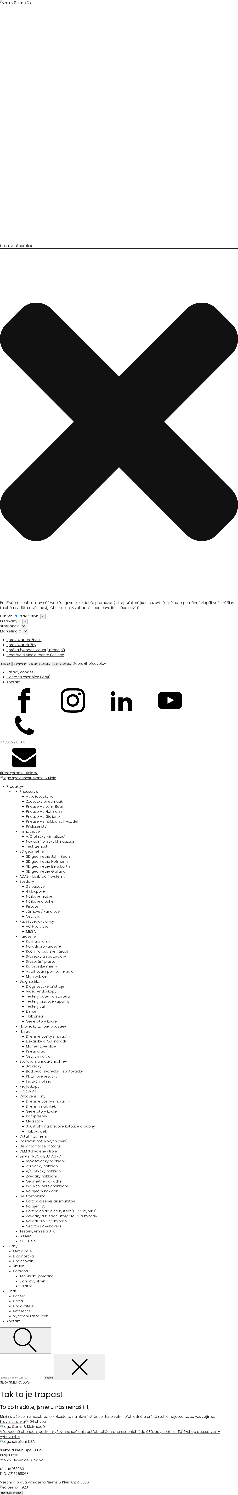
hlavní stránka (12, 1421)
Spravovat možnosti (23, 639)
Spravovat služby (21, 644)
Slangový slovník (33, 1281)
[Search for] (22, 1377)
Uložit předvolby (62, 664)
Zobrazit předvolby (39, 664)
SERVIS (5, 1382)
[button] (119, 422)
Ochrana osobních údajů (28, 677)
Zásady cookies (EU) (166, 1431)
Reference (22, 1311)
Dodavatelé (23, 1306)
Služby (11, 1246)
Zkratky (25, 1286)
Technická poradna (36, 1276)
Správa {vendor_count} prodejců (35, 649)
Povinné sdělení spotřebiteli (80, 1431)
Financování (23, 1261)
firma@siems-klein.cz (19, 772)
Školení (19, 1266)
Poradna (20, 1271)
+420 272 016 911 (13, 742)
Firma (18, 1301)
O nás (11, 1291)
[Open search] (25, 1340)
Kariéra (19, 1296)
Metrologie (22, 1251)
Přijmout (5, 664)
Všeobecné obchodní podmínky (28, 1431)
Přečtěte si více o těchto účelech (35, 654)
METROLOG (20, 1382)
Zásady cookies (20, 672)
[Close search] (79, 1367)
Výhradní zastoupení (31, 1316)
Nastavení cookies (11, 1492)
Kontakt (13, 682)
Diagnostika (23, 1256)
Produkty (15, 786)
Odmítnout (20, 664)
